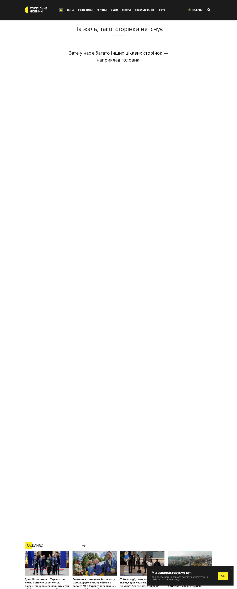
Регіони (102, 9)
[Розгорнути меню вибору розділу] (61, 10)
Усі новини (85, 9)
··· (176, 9)
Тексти (126, 9)
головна (130, 60)
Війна (70, 9)
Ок (223, 575)
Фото (162, 9)
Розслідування (145, 9)
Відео (114, 9)
